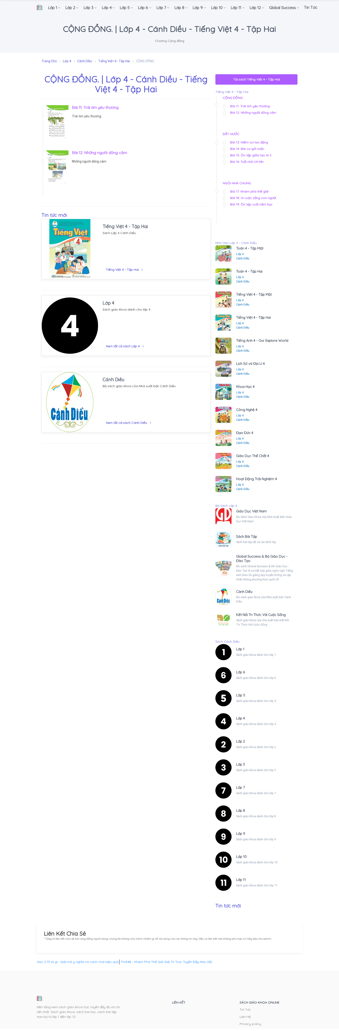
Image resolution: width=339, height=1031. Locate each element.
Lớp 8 (240, 810)
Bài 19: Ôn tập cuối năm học (251, 204)
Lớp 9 (240, 833)
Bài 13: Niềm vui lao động (249, 142)
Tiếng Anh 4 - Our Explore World (262, 340)
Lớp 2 (240, 741)
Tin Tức (245, 1009)
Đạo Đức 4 (244, 433)
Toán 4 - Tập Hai (249, 271)
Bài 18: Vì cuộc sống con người (253, 198)
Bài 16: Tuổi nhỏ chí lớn (247, 162)
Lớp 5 (240, 695)
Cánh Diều (114, 379)
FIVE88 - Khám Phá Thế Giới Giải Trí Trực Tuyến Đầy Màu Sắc (167, 962)
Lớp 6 (240, 672)
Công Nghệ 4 (246, 409)
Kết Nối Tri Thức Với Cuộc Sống (261, 614)
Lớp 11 (241, 879)
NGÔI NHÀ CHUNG (237, 183)
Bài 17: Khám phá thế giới (249, 191)
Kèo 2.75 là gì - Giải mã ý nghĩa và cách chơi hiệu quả (77, 962)
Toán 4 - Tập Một (249, 248)
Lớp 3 (240, 764)
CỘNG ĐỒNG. (233, 98)
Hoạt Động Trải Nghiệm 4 (256, 479)
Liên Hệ (245, 1017)
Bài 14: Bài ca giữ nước (247, 149)
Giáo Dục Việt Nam (251, 511)
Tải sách (256, 79)
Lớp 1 (240, 649)
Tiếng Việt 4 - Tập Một (254, 294)
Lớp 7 (240, 787)
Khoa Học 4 (245, 386)
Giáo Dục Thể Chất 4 (252, 456)
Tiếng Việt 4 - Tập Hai (125, 226)
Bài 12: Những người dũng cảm (99, 152)
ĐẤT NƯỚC (231, 134)
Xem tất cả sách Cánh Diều (126, 423)
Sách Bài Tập (246, 536)
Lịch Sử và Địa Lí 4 (250, 363)
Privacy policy (250, 1024)
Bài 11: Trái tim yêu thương (95, 107)
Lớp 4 (108, 303)
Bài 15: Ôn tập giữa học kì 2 (250, 155)
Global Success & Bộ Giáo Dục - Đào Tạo (262, 558)
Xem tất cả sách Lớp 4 (123, 346)
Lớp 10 (241, 856)
